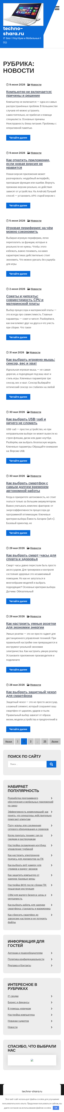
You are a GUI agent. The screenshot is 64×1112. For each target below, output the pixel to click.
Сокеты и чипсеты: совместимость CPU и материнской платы (24, 300)
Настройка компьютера (21, 1015)
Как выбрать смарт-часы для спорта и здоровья (31, 557)
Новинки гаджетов (18, 1021)
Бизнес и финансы (18, 1002)
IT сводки (13, 996)
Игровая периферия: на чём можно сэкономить (29, 229)
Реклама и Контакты (19, 965)
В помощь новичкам (19, 1008)
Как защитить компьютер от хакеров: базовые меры (23, 877)
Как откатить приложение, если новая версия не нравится (28, 164)
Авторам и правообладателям (25, 953)
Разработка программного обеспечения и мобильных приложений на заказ (30, 801)
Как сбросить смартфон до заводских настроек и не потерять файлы (27, 918)
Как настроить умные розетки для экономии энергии (31, 625)
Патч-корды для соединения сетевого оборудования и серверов (28, 827)
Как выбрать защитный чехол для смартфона (31, 694)
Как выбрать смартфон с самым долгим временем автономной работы (27, 487)
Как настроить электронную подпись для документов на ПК (25, 857)
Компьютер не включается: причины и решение (29, 93)
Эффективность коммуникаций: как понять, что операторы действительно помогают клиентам (30, 815)
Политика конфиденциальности (26, 959)
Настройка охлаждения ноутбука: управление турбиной (27, 847)
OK (56, 1108)
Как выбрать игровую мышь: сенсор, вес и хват (30, 361)
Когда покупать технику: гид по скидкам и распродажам (25, 837)
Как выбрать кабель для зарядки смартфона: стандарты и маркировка (29, 906)
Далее (55, 741)
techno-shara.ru (13, 31)
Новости (36, 84)
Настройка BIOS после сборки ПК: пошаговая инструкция (27, 887)
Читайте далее (18, 138)
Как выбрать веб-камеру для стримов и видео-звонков (24, 867)
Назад (8, 741)
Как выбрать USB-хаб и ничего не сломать (26, 421)
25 (44, 741)
